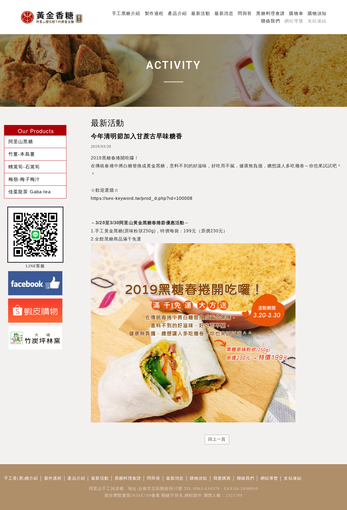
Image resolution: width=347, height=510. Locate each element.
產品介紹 (76, 478)
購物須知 (198, 478)
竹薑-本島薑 (21, 154)
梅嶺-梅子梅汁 (24, 179)
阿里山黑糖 (20, 141)
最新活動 (100, 478)
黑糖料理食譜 (128, 478)
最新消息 (175, 478)
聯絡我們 (246, 478)
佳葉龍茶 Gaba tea (29, 191)
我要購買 (222, 478)
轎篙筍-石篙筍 (24, 166)
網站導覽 (269, 478)
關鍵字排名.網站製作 (181, 495)
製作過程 (53, 478)
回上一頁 (217, 439)
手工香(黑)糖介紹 (21, 478)
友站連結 (292, 478)
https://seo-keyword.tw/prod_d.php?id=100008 (141, 198)
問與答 (153, 478)
